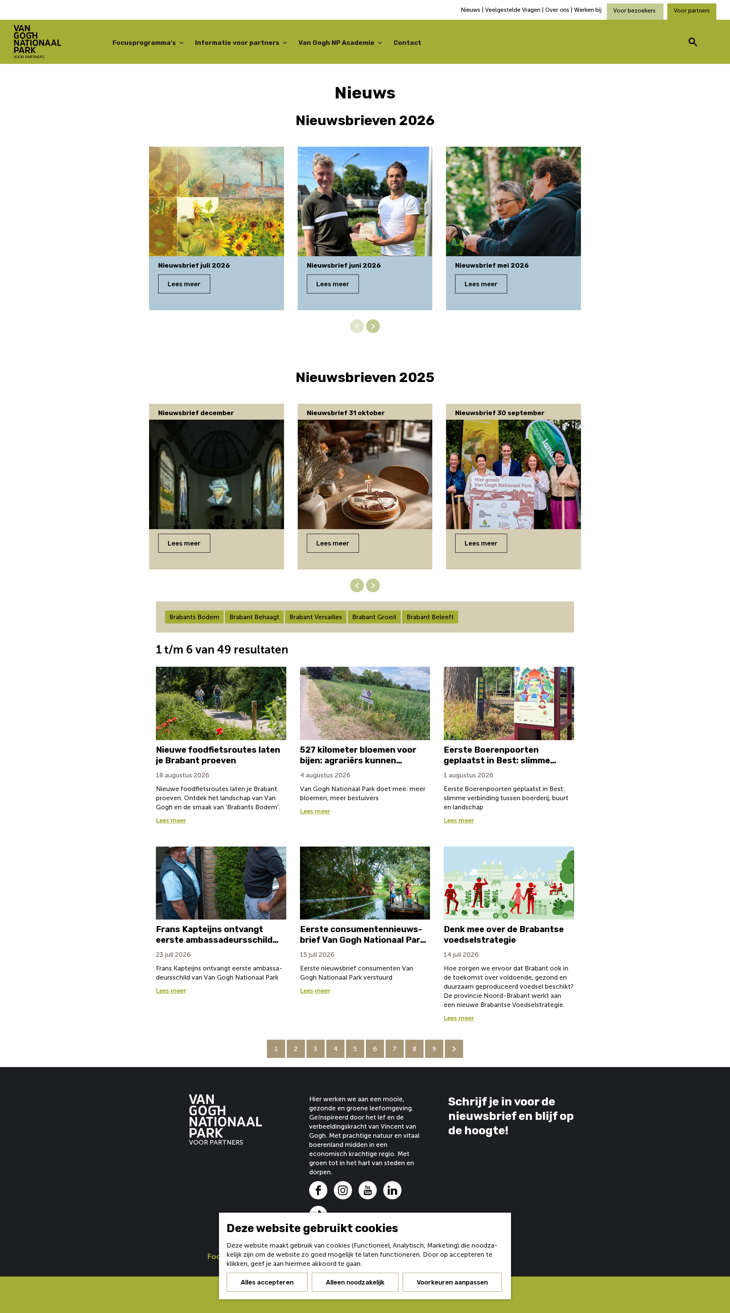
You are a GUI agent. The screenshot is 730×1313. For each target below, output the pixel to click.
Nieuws (471, 9)
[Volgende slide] (373, 326)
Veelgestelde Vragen (513, 9)
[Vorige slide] (357, 326)
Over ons (557, 9)
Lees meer (184, 284)
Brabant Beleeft (430, 617)
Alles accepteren (267, 1282)
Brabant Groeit (374, 617)
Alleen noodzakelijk (355, 1282)
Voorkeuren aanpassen (452, 1282)
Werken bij (588, 9)
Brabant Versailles (315, 617)
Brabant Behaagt (254, 617)
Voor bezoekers (635, 10)
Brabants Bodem (194, 617)
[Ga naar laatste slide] (357, 585)
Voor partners (692, 10)
